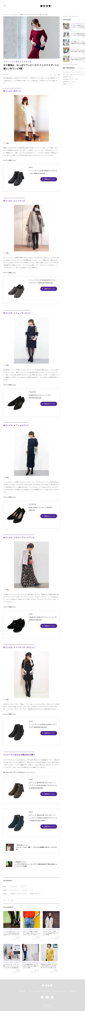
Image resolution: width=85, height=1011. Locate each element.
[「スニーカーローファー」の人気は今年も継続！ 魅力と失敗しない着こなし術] (66, 50)
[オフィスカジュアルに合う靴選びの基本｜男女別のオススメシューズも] (66, 59)
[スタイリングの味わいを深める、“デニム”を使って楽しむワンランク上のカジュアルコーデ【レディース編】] (31, 919)
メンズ (73, 72)
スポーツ (72, 991)
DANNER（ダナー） (68, 76)
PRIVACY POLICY (47, 1005)
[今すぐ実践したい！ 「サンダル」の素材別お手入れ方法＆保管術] (66, 42)
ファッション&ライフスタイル (12, 14)
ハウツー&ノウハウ (59, 991)
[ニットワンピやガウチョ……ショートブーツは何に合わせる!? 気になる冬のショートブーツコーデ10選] (11, 919)
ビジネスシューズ (75, 74)
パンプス (24, 890)
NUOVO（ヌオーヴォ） (35, 893)
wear (7, 143)
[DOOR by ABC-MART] (46, 6)
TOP (4, 14)
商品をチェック (50, 179)
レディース (23, 886)
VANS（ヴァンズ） (68, 84)
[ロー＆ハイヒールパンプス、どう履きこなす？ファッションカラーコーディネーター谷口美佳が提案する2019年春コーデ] (11, 952)
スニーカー (66, 74)
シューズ (22, 991)
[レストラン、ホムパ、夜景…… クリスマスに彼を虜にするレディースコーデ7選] (51, 919)
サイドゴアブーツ (14, 890)
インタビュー (67, 72)
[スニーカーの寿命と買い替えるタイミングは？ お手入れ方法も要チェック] (66, 34)
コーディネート (13, 886)
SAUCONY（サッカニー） (70, 81)
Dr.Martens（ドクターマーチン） (72, 79)
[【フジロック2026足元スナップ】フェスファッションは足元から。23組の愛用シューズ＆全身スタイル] (66, 26)
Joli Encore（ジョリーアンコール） (18, 893)
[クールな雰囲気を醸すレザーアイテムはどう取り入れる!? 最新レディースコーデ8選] (30, 952)
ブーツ (44, 760)
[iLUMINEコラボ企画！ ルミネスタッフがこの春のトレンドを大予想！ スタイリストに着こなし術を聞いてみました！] (49, 952)
